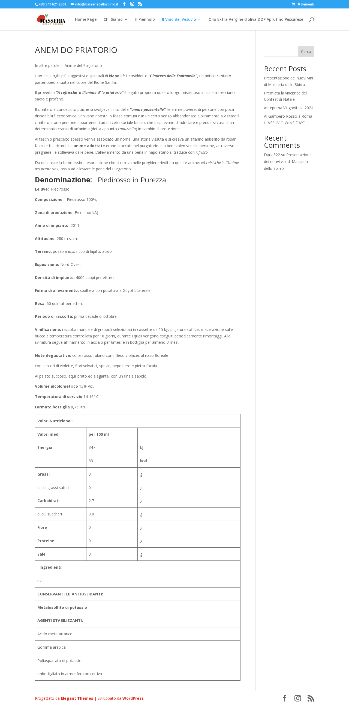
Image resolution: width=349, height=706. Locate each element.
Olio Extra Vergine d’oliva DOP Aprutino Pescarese (256, 19)
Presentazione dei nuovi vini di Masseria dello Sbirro (288, 161)
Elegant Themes (77, 698)
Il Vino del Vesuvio (179, 19)
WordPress (133, 698)
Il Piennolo (145, 19)
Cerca (306, 51)
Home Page (86, 19)
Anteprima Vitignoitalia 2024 (288, 107)
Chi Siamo (113, 19)
